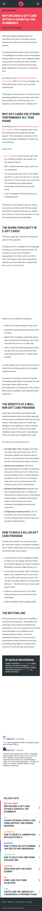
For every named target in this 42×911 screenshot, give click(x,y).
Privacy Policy (20, 902)
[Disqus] (21, 706)
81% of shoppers (11, 156)
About (4, 902)
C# (5, 818)
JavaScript (8, 866)
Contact (29, 902)
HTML (6, 889)
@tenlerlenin (24, 663)
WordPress (8, 843)
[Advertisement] (21, 293)
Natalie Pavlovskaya (12, 28)
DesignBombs (9, 832)
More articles (26, 670)
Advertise (11, 902)
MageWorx (32, 666)
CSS (5, 877)
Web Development (9, 11)
